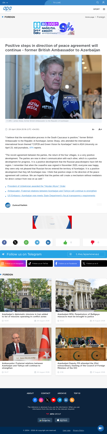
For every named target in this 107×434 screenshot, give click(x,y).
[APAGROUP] (53, 414)
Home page (89, 17)
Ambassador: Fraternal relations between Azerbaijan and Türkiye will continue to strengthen (52, 191)
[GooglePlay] (45, 420)
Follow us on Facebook (68, 264)
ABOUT (30, 393)
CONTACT (45, 393)
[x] (47, 400)
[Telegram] (59, 400)
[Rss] (72, 400)
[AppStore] (62, 420)
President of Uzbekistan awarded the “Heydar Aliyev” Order (37, 186)
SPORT (96, 9)
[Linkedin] (66, 400)
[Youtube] (53, 400)
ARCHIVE (62, 393)
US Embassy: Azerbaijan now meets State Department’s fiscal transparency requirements (51, 195)
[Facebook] (35, 400)
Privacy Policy (78, 430)
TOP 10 (77, 393)
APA (31, 147)
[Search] (97, 2)
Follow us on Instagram (14, 264)
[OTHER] (103, 9)
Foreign (101, 17)
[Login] (103, 2)
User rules (66, 430)
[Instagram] (41, 400)
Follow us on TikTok (40, 264)
